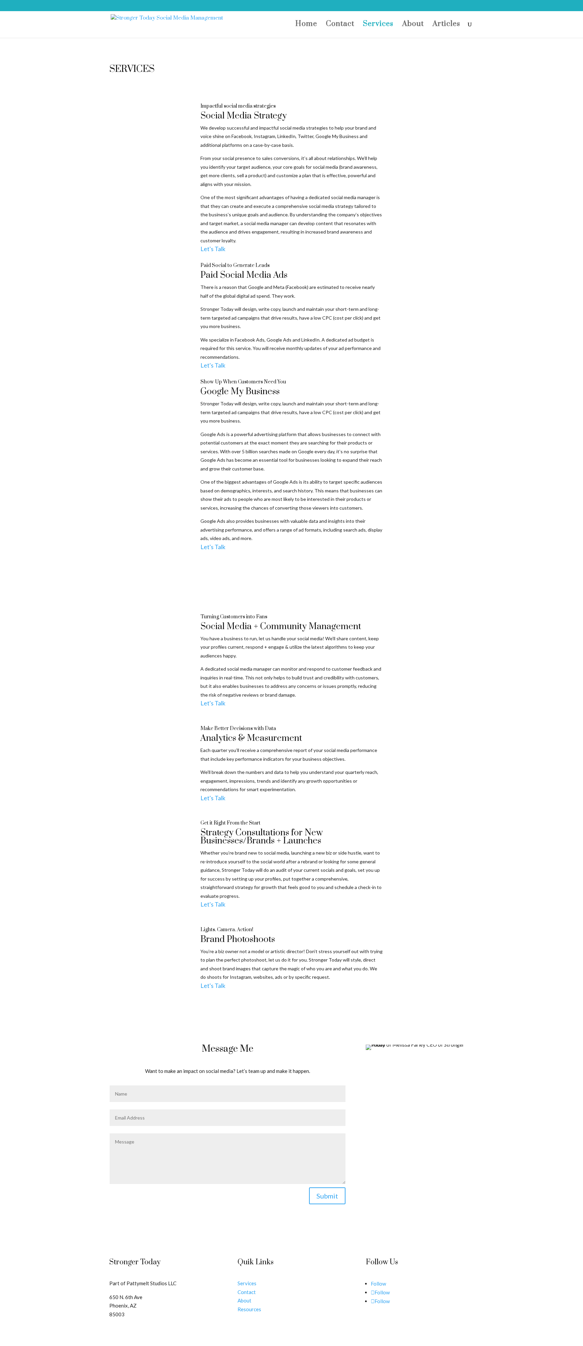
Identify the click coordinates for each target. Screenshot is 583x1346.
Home (306, 25)
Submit (327, 1196)
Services (378, 25)
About (413, 25)
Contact (340, 25)
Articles (446, 25)
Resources (249, 1309)
